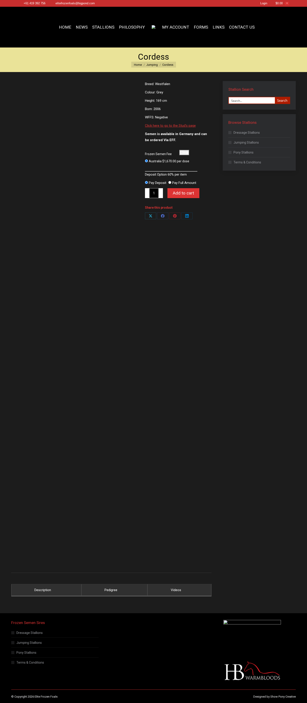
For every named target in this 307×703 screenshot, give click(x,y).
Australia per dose (169, 161)
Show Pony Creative (283, 696)
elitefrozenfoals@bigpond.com (75, 3)
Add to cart (183, 193)
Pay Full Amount (184, 183)
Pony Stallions (244, 152)
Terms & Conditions (247, 162)
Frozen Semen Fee (158, 154)
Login (263, 3)
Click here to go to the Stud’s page (170, 126)
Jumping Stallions (246, 142)
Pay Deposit (157, 183)
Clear (184, 152)
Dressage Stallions (247, 132)
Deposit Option (166, 174)
